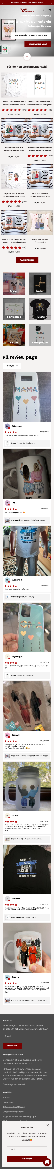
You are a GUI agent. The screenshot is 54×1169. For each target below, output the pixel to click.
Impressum (8, 1103)
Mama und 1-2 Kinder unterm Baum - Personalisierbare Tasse (40, 149)
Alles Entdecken (27, 260)
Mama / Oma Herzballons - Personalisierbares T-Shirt (14, 103)
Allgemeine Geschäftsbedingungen (20, 1117)
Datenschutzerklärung (14, 1107)
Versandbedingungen (13, 1112)
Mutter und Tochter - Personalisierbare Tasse (14, 149)
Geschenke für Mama (38, 44)
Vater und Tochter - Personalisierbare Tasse (40, 195)
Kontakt (7, 1098)
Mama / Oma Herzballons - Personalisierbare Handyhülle (40, 103)
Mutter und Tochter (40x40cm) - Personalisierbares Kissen (40, 241)
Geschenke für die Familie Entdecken (31, 35)
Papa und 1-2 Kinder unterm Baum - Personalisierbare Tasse (14, 241)
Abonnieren (27, 1159)
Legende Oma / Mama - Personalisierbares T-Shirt (14, 195)
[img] (11, 110)
